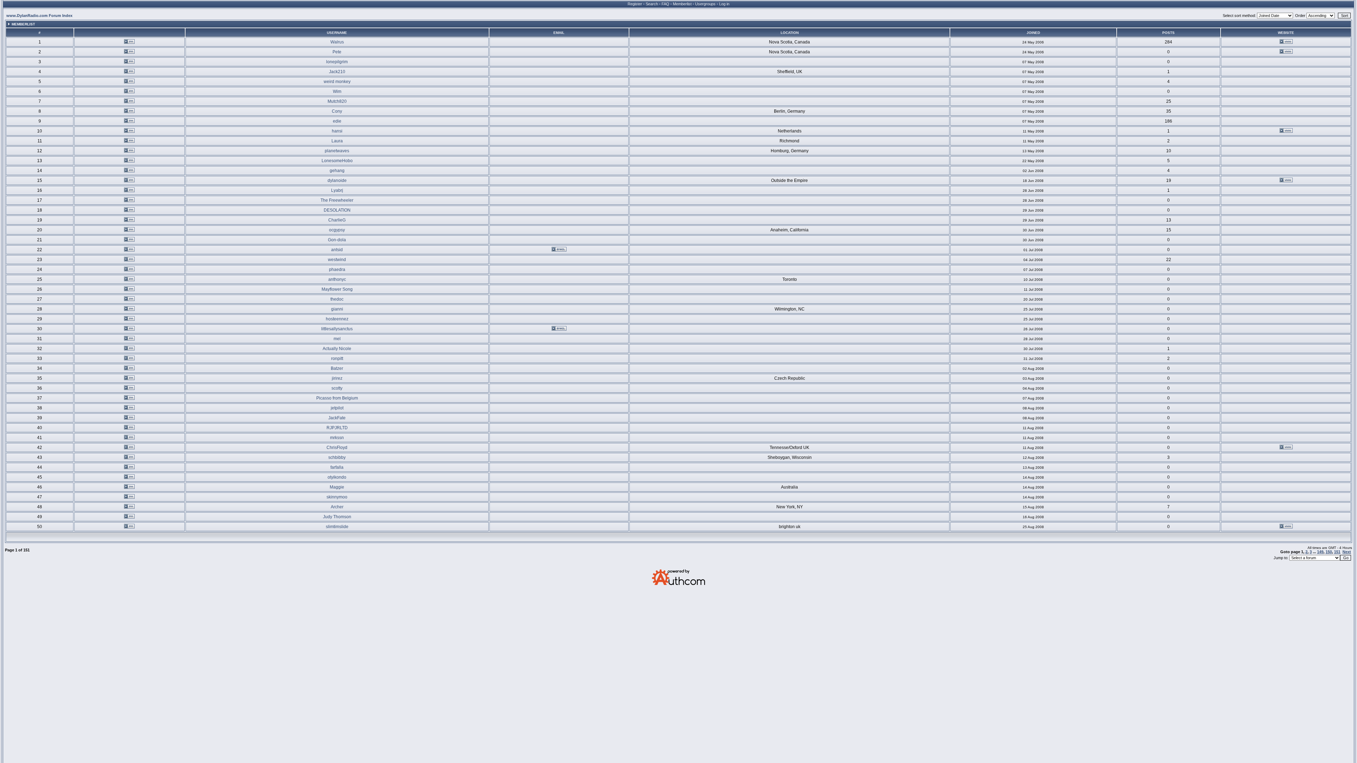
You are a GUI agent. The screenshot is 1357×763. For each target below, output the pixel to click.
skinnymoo (337, 497)
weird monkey (337, 81)
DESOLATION (337, 210)
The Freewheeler (337, 200)
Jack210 (337, 71)
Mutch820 (337, 101)
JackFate (337, 417)
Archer (337, 506)
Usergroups (705, 4)
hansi (337, 131)
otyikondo (337, 477)
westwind (337, 259)
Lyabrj (337, 190)
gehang (337, 170)
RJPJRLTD (337, 427)
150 (1329, 552)
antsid (337, 249)
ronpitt (337, 358)
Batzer (337, 368)
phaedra (337, 269)
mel (337, 338)
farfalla (336, 467)
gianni (337, 309)
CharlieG (337, 220)
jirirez (337, 378)
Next (1347, 552)
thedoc (336, 299)
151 (1337, 552)
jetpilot (337, 408)
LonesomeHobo (337, 160)
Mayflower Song (337, 289)
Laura (337, 140)
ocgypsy (337, 229)
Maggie (337, 487)
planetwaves (337, 150)
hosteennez (337, 319)
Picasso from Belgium (337, 398)
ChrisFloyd (337, 447)
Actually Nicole (337, 348)
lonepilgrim (337, 61)
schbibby (337, 457)
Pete (337, 51)
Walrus (337, 42)
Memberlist (682, 4)
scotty (336, 388)
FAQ (665, 4)
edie (337, 121)
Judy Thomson (337, 516)
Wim (337, 91)
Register (635, 4)
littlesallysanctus (337, 328)
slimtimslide (337, 526)
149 (1320, 552)
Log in (724, 4)
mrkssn (337, 437)
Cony (337, 111)
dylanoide (337, 180)
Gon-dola (337, 239)
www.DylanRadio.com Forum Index (39, 15)
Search (652, 4)
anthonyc (337, 279)
